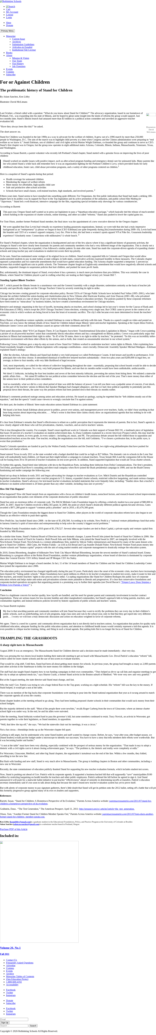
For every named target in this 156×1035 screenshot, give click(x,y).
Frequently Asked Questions (19, 962)
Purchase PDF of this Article (13, 829)
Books (9, 52)
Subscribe (11, 74)
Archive (10, 973)
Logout (9, 14)
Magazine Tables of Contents (20, 976)
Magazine (11, 36)
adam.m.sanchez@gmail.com (26, 824)
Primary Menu (7, 31)
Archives (16, 41)
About (9, 55)
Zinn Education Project (17, 979)
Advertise (10, 965)
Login (9, 17)
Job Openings (18, 66)
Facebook (11, 990)
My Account (12, 12)
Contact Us (11, 960)
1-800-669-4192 (14, 982)
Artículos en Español (22, 47)
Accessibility (12, 984)
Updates (10, 72)
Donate (9, 25)
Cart (8, 9)
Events (9, 69)
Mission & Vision (20, 58)
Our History (18, 63)
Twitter (9, 992)
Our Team (17, 61)
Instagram (11, 995)
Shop (8, 22)
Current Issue (18, 39)
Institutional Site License (24, 50)
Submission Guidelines (23, 44)
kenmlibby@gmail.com (20, 822)
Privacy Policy (65, 1031)
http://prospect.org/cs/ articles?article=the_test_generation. (107, 809)
